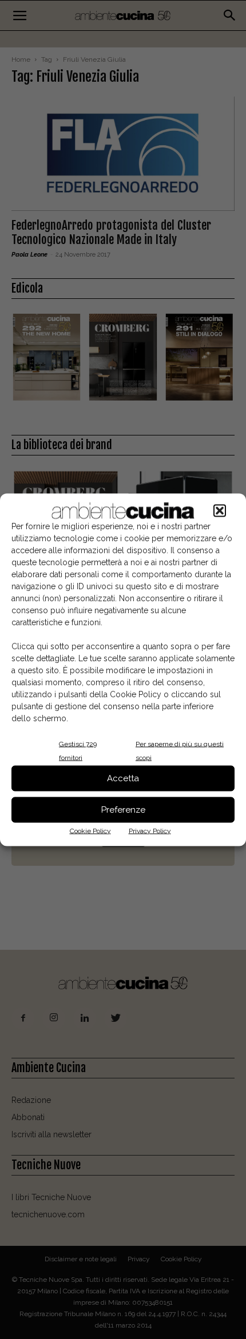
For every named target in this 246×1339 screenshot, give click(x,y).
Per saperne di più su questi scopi (180, 750)
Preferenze (123, 810)
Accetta (123, 778)
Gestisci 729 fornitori (78, 750)
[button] (219, 510)
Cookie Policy (90, 830)
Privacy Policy (150, 830)
